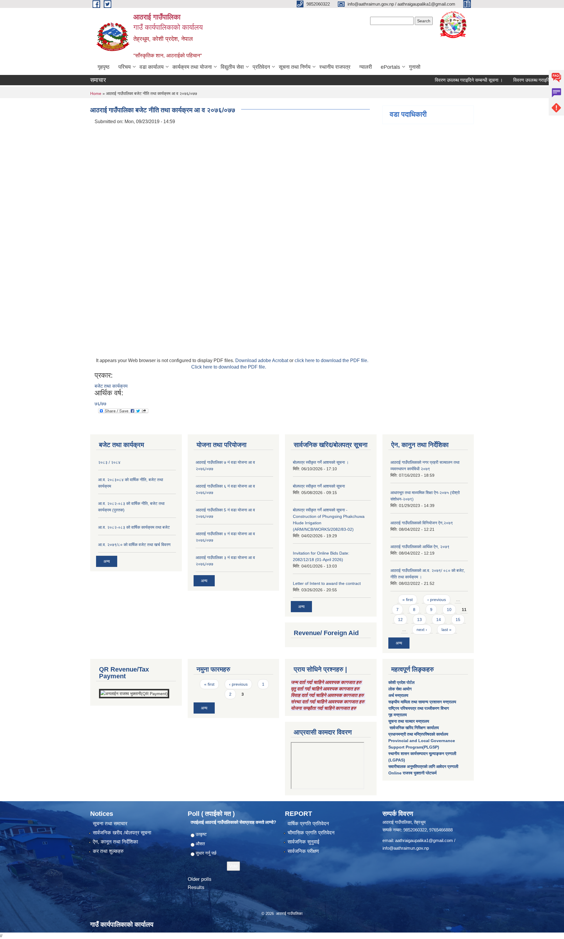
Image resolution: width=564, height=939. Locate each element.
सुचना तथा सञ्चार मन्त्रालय (408, 721)
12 (400, 619)
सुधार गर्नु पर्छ (206, 853)
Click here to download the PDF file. (228, 366)
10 (449, 609)
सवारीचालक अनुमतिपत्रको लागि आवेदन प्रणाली (423, 766)
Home (95, 93)
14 (438, 619)
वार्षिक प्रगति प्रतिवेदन (308, 823)
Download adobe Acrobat (262, 360)
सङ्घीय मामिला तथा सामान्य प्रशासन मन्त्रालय (422, 701)
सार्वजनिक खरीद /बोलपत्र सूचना (122, 833)
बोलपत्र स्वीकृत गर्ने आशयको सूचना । (321, 462)
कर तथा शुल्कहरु (108, 851)
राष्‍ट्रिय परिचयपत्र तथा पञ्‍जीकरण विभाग (418, 708)
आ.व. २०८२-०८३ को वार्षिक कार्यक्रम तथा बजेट (134, 527)
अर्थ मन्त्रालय (398, 695)
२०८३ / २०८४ (109, 462)
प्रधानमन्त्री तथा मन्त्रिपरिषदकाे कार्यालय (418, 734)
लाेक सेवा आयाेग (400, 689)
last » (446, 629)
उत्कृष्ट (201, 834)
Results (196, 887)
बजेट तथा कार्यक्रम (111, 386)
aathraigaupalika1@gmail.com (424, 840)
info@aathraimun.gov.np (405, 848)
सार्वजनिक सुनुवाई (303, 842)
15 (458, 619)
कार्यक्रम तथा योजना (192, 67)
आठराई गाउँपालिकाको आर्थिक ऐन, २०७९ (419, 546)
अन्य (106, 561)
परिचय (124, 67)
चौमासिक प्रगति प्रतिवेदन (311, 833)
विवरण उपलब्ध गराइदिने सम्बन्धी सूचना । (451, 80)
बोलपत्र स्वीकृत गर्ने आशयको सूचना (319, 486)
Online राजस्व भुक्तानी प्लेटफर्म (412, 773)
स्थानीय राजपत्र (334, 67)
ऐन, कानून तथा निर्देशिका (115, 842)
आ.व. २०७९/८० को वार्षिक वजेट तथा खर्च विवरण (134, 544)
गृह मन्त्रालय (397, 714)
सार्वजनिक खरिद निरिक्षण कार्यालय (413, 727)
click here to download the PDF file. (331, 360)
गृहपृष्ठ (104, 67)
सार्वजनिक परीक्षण (303, 851)
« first (407, 599)
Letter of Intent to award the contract (327, 583)
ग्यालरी (365, 67)
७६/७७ (100, 403)
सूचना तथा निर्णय (294, 67)
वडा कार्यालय (152, 67)
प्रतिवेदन (261, 67)
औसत (200, 843)
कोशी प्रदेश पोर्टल (401, 682)
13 (419, 619)
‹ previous (436, 599)
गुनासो (414, 67)
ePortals (390, 67)
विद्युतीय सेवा (232, 67)
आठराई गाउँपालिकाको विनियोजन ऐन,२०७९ (421, 522)
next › (422, 629)
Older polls (200, 879)
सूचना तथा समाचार (110, 823)
